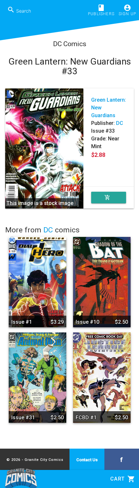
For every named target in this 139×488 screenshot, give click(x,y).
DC (119, 123)
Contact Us (87, 459)
